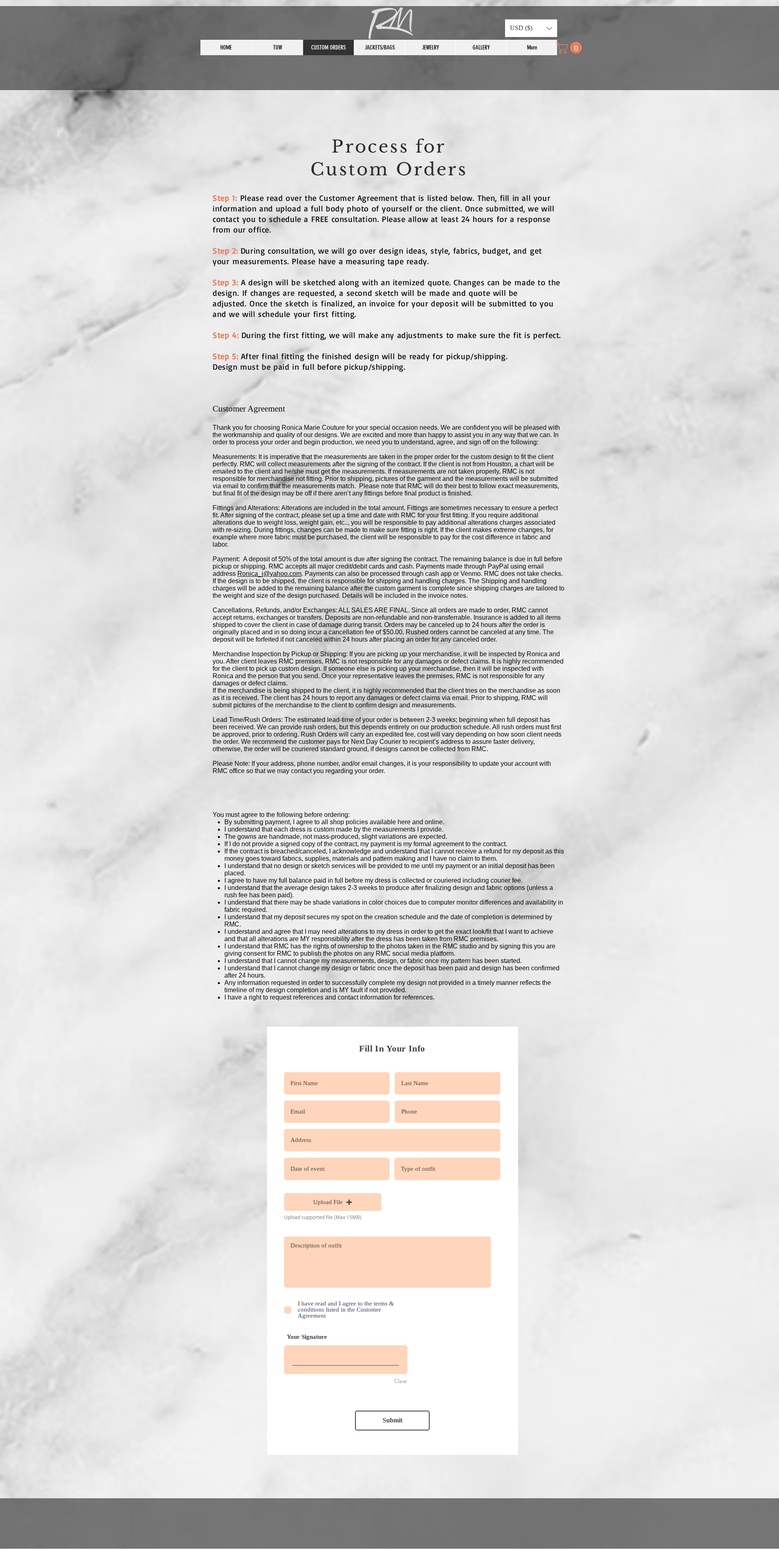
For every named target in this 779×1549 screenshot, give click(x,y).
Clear (400, 1381)
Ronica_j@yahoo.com (269, 573)
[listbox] (531, 28)
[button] (531, 28)
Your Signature (307, 1337)
